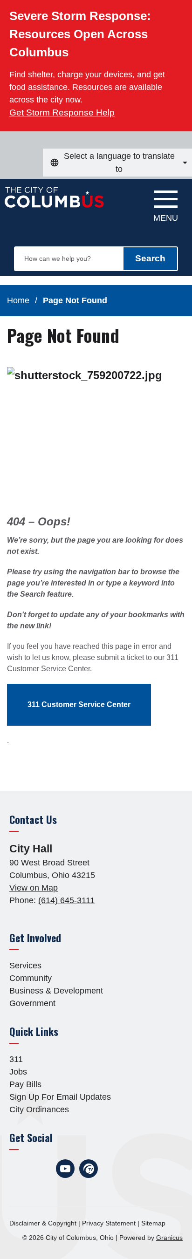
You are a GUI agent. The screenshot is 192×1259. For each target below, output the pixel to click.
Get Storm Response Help (62, 112)
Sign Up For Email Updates (60, 1097)
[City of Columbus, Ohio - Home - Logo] (57, 202)
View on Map (33, 887)
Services (25, 965)
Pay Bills (25, 1084)
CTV (88, 1168)
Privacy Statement (109, 1223)
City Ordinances (39, 1109)
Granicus (169, 1237)
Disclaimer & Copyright (42, 1223)
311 (16, 1059)
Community (30, 978)
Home (18, 300)
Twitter (42, 1168)
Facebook (18, 1168)
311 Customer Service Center (78, 704)
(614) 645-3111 (66, 900)
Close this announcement (180, 10)
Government (32, 1003)
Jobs (18, 1071)
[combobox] (117, 163)
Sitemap (153, 1223)
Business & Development (56, 990)
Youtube (65, 1168)
